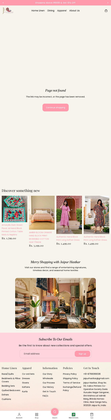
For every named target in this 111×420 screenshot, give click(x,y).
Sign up (82, 353)
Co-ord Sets (28, 374)
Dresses (26, 378)
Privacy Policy (70, 374)
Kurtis (25, 391)
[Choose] (50, 225)
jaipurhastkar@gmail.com (96, 378)
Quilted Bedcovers (11, 390)
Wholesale (48, 378)
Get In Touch (49, 391)
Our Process (49, 382)
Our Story (47, 374)
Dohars (5, 394)
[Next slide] (51, 213)
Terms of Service (71, 382)
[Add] (22, 217)
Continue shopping (55, 107)
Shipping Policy (70, 378)
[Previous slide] (32, 213)
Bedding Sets (8, 385)
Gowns (25, 382)
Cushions (6, 399)
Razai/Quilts (8, 374)
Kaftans (26, 387)
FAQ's (45, 395)
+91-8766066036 (92, 374)
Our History (48, 387)
